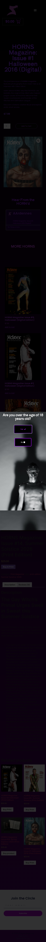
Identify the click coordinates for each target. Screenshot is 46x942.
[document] (23, 471)
